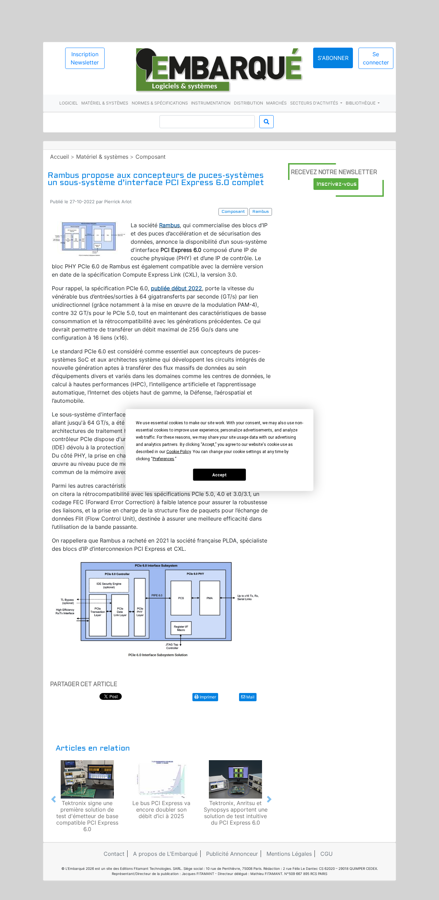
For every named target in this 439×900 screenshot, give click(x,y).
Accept (219, 474)
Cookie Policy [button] (178, 451)
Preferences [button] (163, 459)
